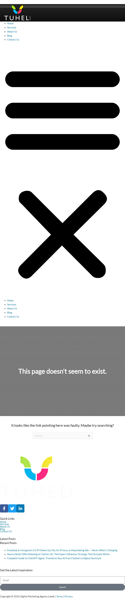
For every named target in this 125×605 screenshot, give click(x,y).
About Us (12, 31)
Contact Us (13, 39)
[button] (62, 172)
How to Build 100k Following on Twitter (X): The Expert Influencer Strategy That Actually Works (58, 554)
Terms (59, 596)
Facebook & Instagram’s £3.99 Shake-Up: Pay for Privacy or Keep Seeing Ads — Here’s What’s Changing (62, 550)
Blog (9, 35)
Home (10, 23)
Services (11, 27)
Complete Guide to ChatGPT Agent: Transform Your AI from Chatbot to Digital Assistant (54, 558)
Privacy (69, 596)
